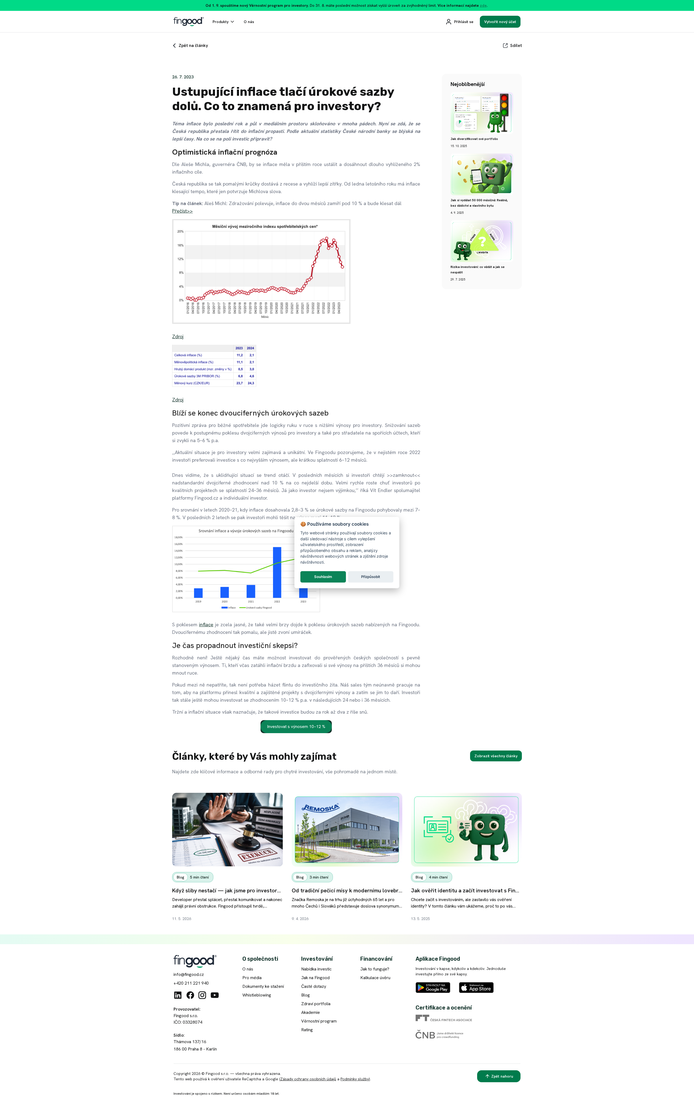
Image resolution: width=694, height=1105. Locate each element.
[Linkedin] (178, 995)
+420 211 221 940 (191, 983)
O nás (247, 969)
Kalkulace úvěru (375, 978)
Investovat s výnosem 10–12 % (296, 726)
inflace (206, 624)
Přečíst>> (182, 211)
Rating (307, 1030)
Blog (305, 995)
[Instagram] (202, 995)
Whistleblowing (256, 995)
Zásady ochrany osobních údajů (308, 1079)
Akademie (310, 1012)
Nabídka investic (316, 969)
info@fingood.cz (189, 974)
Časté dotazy (313, 986)
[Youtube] (214, 995)
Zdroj (178, 336)
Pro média (252, 978)
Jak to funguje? (374, 969)
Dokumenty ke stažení (263, 986)
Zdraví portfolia (315, 1004)
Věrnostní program (319, 1021)
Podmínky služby (354, 1079)
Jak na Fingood (315, 978)
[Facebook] (190, 995)
